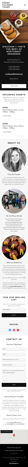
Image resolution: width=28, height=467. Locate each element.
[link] (10, 7)
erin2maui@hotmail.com (14, 74)
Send (14, 384)
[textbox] (14, 310)
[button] (24, 5)
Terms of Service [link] (15, 391)
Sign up (14, 315)
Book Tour (14, 86)
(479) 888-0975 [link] (11, 424)
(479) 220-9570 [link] (20, 424)
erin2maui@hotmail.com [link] (15, 422)
